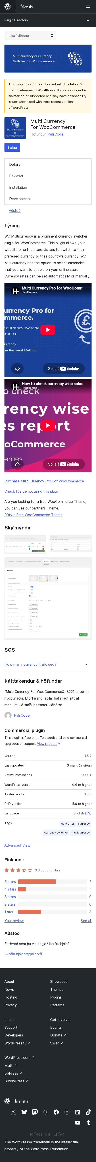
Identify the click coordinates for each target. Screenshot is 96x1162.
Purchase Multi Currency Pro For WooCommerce (44, 481)
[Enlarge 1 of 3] (40, 541)
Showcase (58, 981)
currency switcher (56, 832)
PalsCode (55, 134)
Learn (9, 1019)
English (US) (83, 813)
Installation (18, 187)
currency (84, 823)
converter (67, 823)
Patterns (57, 1005)
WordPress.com (19, 1057)
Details (14, 164)
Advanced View (17, 845)
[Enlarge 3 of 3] (85, 563)
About (9, 981)
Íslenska (21, 1101)
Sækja (12, 147)
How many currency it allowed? (30, 664)
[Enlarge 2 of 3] (85, 541)
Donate (58, 1035)
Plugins (56, 997)
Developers (13, 1035)
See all (86, 920)
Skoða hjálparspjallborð (23, 954)
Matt (10, 1065)
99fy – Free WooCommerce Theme (33, 515)
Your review (14, 920)
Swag (57, 1043)
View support (47, 743)
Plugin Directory (16, 20)
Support (10, 1027)
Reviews (16, 176)
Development (20, 199)
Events (56, 1027)
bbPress (13, 1073)
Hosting (10, 997)
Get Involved (61, 1019)
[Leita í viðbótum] (51, 35)
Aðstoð (15, 210)
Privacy (10, 1005)
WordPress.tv (17, 1043)
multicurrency (81, 832)
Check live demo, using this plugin (31, 491)
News (9, 989)
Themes (56, 989)
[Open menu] (89, 6)
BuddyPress (16, 1081)
